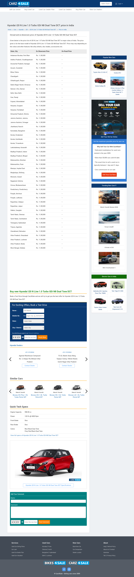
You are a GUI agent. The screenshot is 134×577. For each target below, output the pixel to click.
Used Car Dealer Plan (47, 9)
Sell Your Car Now (109, 174)
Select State (105, 4)
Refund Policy (112, 546)
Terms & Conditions (34, 333)
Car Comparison (77, 549)
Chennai (44, 549)
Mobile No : (16, 316)
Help (104, 546)
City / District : (17, 328)
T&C (104, 556)
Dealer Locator (77, 552)
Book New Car (77, 546)
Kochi (50, 549)
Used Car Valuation (17, 556)
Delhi (43, 556)
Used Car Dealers (65, 9)
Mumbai (44, 546)
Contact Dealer (30, 366)
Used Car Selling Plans (18, 546)
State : (14, 321)
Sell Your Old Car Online (109, 137)
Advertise (106, 552)
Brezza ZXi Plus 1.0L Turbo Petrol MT (20, 396)
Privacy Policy (111, 556)
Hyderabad (53, 552)
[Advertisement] (67, 17)
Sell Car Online (14, 9)
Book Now (42, 337)
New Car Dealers (96, 9)
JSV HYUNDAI (29, 352)
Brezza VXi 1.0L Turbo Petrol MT (58, 396)
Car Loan (14, 549)
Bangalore (45, 552)
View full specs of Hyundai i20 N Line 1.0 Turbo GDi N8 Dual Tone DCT (34, 435)
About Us (106, 549)
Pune (49, 546)
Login (119, 4)
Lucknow (49, 556)
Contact (112, 549)
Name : (14, 311)
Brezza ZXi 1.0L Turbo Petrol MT (39, 396)
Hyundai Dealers (16, 345)
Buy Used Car (29, 9)
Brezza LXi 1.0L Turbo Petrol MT (76, 396)
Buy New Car (80, 9)
